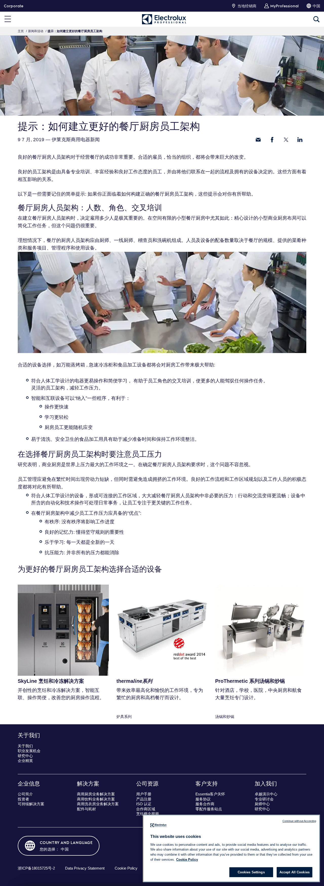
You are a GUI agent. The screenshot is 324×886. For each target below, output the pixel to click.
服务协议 (203, 799)
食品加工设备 (132, 364)
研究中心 (25, 756)
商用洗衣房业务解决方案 (98, 804)
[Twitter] (286, 139)
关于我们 (25, 746)
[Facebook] (272, 139)
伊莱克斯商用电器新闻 (76, 139)
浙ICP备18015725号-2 (36, 868)
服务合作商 (204, 804)
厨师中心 (262, 804)
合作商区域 (145, 809)
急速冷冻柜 (101, 364)
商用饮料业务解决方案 (96, 799)
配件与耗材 (86, 809)
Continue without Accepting (299, 820)
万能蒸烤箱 (73, 364)
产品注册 (143, 799)
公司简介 (25, 794)
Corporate (13, 5)
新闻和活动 (35, 31)
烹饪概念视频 (147, 814)
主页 (21, 31)
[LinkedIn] (300, 139)
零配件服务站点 (208, 809)
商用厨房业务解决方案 (96, 794)
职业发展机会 (29, 751)
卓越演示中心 (266, 794)
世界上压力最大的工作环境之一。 (102, 464)
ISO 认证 (143, 804)
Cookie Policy (126, 868)
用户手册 (143, 794)
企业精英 (25, 760)
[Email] (258, 139)
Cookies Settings (251, 872)
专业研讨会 (264, 799)
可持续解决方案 (31, 804)
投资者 (23, 799)
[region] (231, 848)
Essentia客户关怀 (210, 794)
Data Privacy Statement (85, 868)
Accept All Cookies (294, 872)
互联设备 (55, 398)
